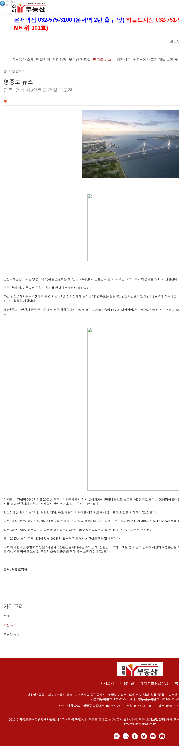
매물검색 (43, 59)
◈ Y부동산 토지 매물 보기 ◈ (155, 59)
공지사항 (124, 59)
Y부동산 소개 (23, 59)
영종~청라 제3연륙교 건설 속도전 (37, 89)
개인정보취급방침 (154, 683)
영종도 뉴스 (102, 59)
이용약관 (127, 683)
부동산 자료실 (80, 59)
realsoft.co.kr (147, 723)
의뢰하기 (59, 59)
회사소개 (107, 683)
